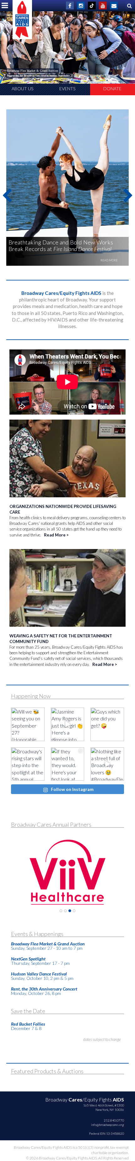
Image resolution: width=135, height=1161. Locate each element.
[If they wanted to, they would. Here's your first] (67, 764)
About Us (22, 88)
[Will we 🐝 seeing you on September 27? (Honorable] (28, 724)
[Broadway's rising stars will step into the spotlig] (28, 764)
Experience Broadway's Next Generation (32, 70)
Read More (55, 534)
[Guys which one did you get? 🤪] (107, 724)
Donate (112, 88)
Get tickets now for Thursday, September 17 (31, 75)
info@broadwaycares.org (107, 1125)
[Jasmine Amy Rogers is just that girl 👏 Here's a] (67, 724)
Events (67, 88)
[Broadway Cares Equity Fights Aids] (22, 19)
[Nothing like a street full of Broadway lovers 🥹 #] (107, 764)
